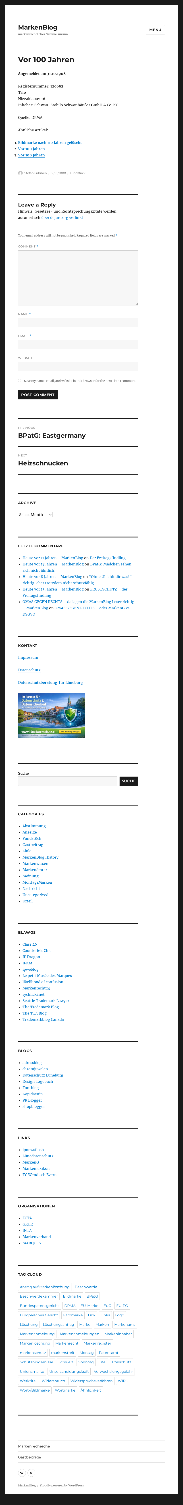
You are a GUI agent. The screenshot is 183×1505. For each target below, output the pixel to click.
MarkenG (31, 1162)
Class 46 (30, 944)
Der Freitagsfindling (108, 558)
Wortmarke (65, 1390)
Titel (102, 1362)
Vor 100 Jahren (31, 149)
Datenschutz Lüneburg (43, 1075)
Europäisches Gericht (39, 1315)
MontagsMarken (37, 882)
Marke (84, 1324)
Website (25, 358)
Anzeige (30, 832)
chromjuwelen (35, 1069)
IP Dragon (31, 957)
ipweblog (31, 969)
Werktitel (28, 1381)
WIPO (123, 1381)
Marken (102, 1324)
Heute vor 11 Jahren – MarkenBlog (53, 558)
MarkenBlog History (40, 857)
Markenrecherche (34, 1446)
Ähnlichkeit (91, 1390)
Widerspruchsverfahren (91, 1381)
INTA (27, 1230)
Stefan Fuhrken (35, 173)
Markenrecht (67, 1343)
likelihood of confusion (43, 982)
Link (27, 851)
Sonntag (86, 1362)
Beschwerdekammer (39, 1296)
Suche (23, 773)
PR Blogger (32, 1100)
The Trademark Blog (41, 1007)
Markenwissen (35, 863)
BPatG (92, 1296)
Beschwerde (86, 1287)
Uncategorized (35, 895)
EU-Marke (89, 1306)
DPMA (69, 1306)
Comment (28, 246)
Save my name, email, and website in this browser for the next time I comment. (80, 381)
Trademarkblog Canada (43, 1019)
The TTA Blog (35, 1013)
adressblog (32, 1062)
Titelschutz (121, 1362)
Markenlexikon (36, 1168)
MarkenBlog (38, 27)
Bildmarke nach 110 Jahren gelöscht (50, 142)
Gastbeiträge (29, 1457)
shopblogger (34, 1106)
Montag (87, 1353)
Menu (155, 30)
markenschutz (33, 1353)
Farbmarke (73, 1315)
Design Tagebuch (38, 1081)
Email (24, 336)
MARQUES (32, 1243)
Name (24, 314)
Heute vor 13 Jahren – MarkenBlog (53, 589)
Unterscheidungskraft (69, 1371)
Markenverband (37, 1236)
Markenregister (97, 1343)
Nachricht (31, 888)
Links (105, 1315)
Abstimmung (34, 826)
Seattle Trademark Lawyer (46, 1000)
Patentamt (109, 1353)
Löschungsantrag (58, 1324)
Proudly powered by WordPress (62, 1485)
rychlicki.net (34, 994)
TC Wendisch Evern (40, 1174)
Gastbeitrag (33, 844)
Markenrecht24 (36, 988)
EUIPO (122, 1306)
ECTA (27, 1218)
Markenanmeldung (37, 1334)
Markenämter (35, 870)
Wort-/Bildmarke (35, 1390)
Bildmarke (72, 1296)
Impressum (28, 657)
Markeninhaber (118, 1334)
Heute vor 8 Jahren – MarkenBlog (52, 576)
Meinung (31, 876)
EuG (107, 1306)
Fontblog (31, 1087)
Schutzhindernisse (36, 1362)
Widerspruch (53, 1381)
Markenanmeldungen (79, 1334)
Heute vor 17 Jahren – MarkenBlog (53, 564)
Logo (119, 1315)
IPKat (27, 963)
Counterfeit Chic (37, 950)
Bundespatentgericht (39, 1306)
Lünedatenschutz (38, 1156)
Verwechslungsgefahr (113, 1371)
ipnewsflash (33, 1149)
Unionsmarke (32, 1371)
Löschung (29, 1324)
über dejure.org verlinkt (62, 217)
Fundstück (77, 173)
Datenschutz (29, 670)
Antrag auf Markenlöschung (45, 1287)
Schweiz (65, 1362)
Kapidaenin (33, 1094)
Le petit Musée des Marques (47, 975)
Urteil (28, 901)
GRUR (28, 1224)
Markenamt (124, 1324)
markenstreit (63, 1353)
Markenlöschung (35, 1343)
